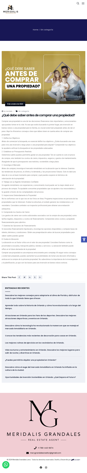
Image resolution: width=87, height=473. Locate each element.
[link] (84, 239)
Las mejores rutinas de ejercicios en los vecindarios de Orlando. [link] (34, 343)
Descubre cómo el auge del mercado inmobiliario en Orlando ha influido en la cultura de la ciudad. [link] (41, 368)
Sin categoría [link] (47, 29)
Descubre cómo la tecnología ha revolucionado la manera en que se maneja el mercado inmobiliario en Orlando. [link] (42, 327)
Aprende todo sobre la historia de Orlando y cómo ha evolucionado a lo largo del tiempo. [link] (43, 307)
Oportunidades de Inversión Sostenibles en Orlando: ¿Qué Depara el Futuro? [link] (40, 377)
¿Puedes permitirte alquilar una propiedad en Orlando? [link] (30, 360)
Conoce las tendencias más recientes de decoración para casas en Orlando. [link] (41, 335)
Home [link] (35, 29)
